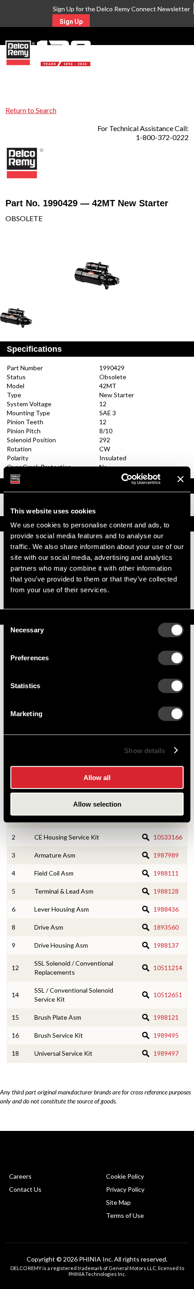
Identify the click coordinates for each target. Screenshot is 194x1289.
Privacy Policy (125, 1189)
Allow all (97, 777)
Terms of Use (125, 1215)
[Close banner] (180, 479)
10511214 (167, 967)
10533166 (167, 837)
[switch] (171, 658)
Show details (144, 750)
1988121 (166, 1017)
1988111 (166, 873)
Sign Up (71, 21)
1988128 (166, 891)
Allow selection (97, 804)
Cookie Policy (125, 1176)
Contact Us (25, 1189)
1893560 (166, 927)
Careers (20, 1176)
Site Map (118, 1202)
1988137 (166, 945)
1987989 (166, 855)
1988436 (166, 909)
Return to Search (30, 110)
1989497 (166, 1053)
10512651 (167, 995)
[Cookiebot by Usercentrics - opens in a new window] (122, 479)
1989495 (166, 1035)
